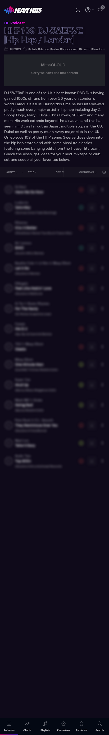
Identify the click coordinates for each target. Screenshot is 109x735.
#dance (43, 49)
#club (32, 49)
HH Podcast (14, 23)
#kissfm (84, 49)
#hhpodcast (69, 49)
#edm (54, 49)
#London (97, 49)
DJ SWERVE (14, 93)
